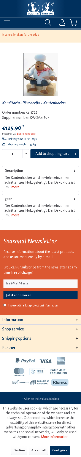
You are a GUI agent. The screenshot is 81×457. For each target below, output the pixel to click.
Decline (19, 450)
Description (14, 171)
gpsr (8, 199)
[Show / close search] (49, 23)
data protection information (41, 305)
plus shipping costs (26, 133)
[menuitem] (6, 23)
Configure (59, 450)
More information (54, 437)
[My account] (59, 23)
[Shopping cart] (69, 23)
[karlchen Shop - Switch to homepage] (40, 8)
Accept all (38, 450)
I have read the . (32, 305)
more (15, 187)
